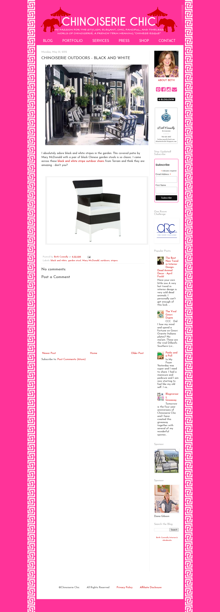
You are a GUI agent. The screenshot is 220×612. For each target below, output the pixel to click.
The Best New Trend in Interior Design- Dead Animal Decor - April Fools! (167, 267)
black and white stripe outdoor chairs (81, 161)
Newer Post (49, 353)
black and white (59, 260)
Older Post (137, 353)
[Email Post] (88, 257)
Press (124, 41)
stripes (114, 260)
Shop (144, 41)
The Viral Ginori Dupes (171, 314)
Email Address (163, 174)
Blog (48, 41)
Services (100, 41)
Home (93, 353)
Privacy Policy (125, 587)
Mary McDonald (90, 260)
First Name (161, 185)
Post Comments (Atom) (71, 359)
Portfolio (72, 41)
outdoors (105, 260)
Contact (167, 41)
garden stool (74, 260)
